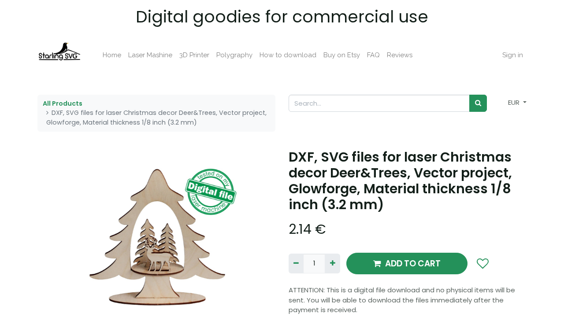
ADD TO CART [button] (413, 263)
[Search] (478, 103)
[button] (55, 237)
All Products (62, 103)
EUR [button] (514, 102)
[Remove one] (296, 263)
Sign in (512, 55)
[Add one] (332, 263)
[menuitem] (112, 55)
